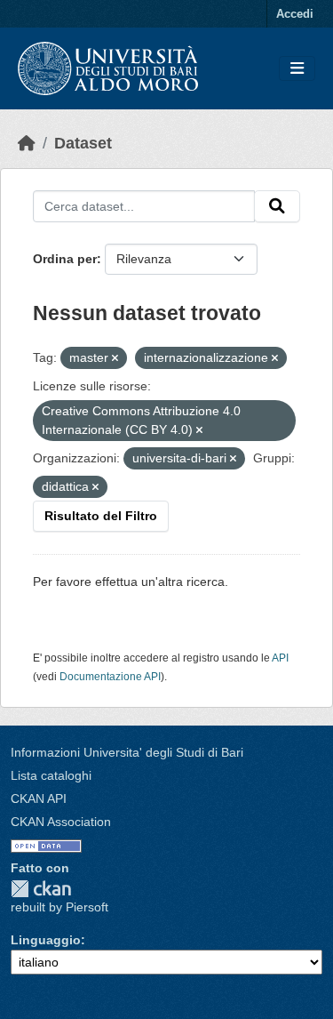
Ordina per (65, 259)
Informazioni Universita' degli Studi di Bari (127, 752)
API (280, 658)
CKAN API (39, 798)
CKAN (41, 888)
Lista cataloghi (51, 775)
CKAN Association (61, 821)
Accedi (294, 13)
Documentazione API (110, 676)
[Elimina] (115, 358)
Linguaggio (46, 940)
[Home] (27, 143)
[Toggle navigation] (297, 69)
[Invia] (277, 206)
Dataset (83, 143)
